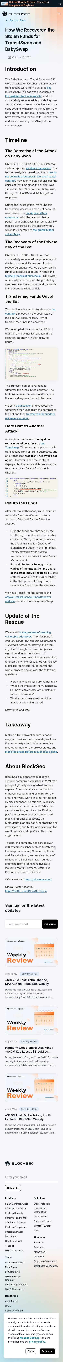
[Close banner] (60, 3)
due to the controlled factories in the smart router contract (30, 176)
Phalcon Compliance (16, 1227)
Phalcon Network (14, 1231)
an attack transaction (38, 168)
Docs (8, 1306)
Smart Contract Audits (16, 1203)
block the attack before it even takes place (31, 751)
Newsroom (40, 1251)
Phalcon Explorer (14, 1262)
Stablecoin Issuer (43, 1221)
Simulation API (12, 1271)
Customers (39, 1247)
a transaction (23, 405)
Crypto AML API (13, 1241)
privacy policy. (37, 1341)
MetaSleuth (11, 1236)
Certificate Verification (46, 1265)
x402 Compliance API (16, 1284)
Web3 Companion (14, 1250)
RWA (36, 1230)
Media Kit (39, 1256)
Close (31, 1351)
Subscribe (50, 924)
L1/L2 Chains (40, 1216)
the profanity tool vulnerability (23, 96)
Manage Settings (29, 1337)
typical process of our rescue (23, 276)
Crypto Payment (42, 1225)
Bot (49, 87)
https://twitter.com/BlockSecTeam (26, 891)
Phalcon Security (14, 1213)
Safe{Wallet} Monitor (16, 1217)
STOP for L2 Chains (15, 1222)
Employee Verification (45, 1261)
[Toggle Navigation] (58, 13)
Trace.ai (9, 1245)
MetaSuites (11, 1267)
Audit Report (11, 1301)
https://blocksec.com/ (38, 879)
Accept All (47, 1351)
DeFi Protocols (42, 1203)
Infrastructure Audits (15, 1208)
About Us (39, 1242)
